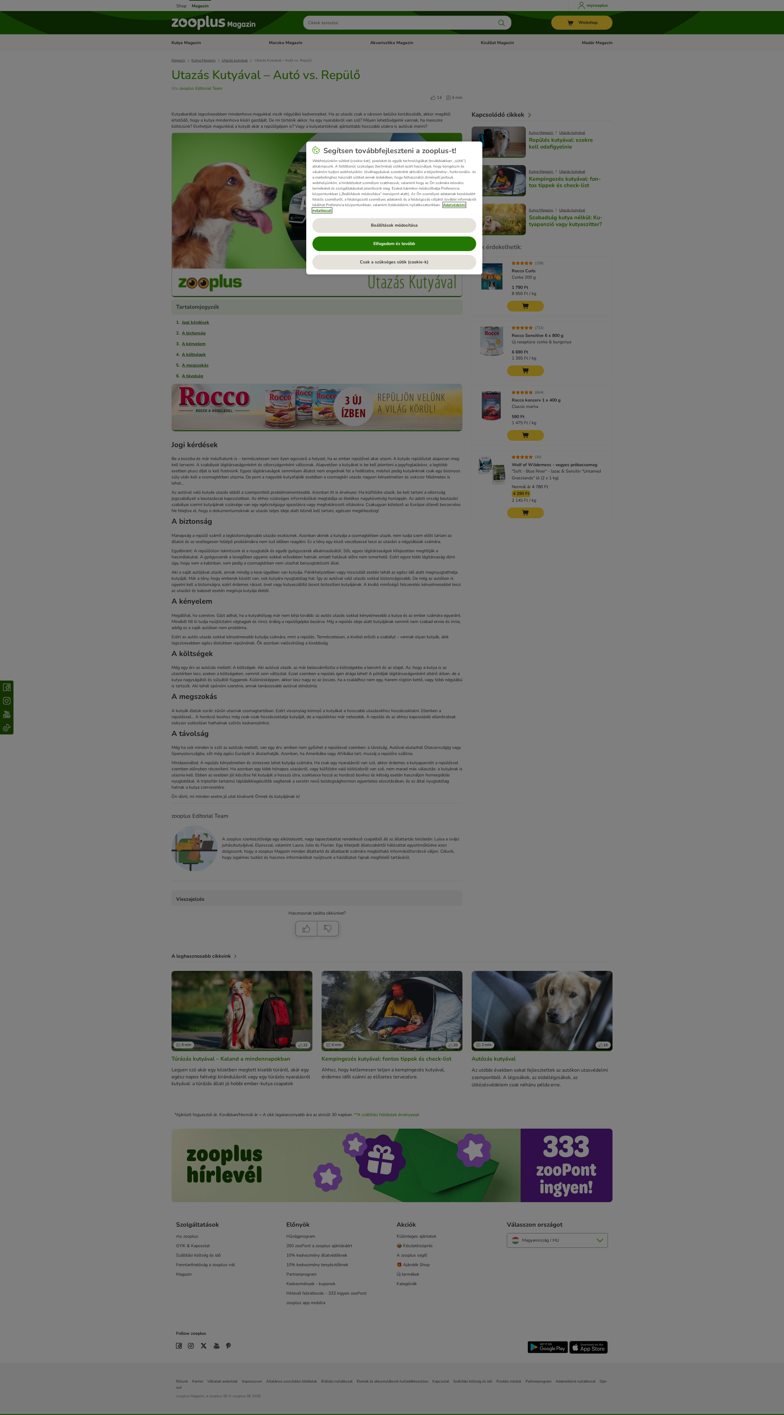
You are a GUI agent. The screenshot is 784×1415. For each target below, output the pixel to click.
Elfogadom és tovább (394, 244)
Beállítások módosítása (394, 225)
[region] (394, 208)
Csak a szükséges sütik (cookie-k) (394, 262)
